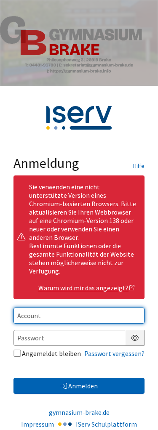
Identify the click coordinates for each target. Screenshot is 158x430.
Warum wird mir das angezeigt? (83, 288)
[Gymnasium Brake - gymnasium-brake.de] (79, 43)
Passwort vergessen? (114, 353)
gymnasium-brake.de (79, 412)
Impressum (37, 424)
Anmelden (83, 386)
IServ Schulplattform (106, 424)
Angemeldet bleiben (51, 353)
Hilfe (139, 166)
